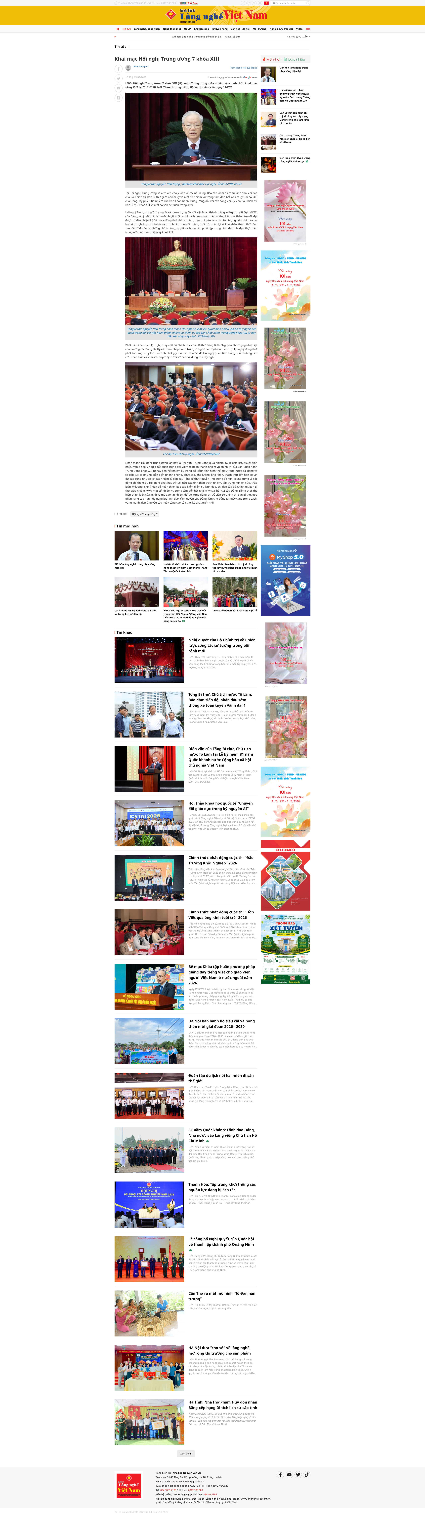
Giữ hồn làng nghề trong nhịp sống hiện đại (170, 36)
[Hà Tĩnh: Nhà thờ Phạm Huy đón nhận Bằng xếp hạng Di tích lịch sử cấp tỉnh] (149, 1422)
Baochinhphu (141, 66)
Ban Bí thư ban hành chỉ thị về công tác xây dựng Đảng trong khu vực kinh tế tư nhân (234, 568)
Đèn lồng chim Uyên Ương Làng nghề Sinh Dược (295, 159)
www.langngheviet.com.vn (255, 1498)
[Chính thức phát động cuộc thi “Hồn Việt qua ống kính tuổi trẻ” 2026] (149, 932)
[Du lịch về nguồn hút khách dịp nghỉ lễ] (234, 592)
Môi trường (259, 28)
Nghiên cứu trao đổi (281, 28)
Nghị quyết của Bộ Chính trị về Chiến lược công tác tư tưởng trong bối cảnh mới (221, 645)
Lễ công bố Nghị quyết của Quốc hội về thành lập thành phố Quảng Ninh (221, 1241)
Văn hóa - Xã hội (240, 28)
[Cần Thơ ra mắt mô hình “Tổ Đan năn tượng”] (149, 1313)
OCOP (187, 28)
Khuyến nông (220, 28)
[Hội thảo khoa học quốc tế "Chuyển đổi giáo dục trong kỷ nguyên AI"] (149, 823)
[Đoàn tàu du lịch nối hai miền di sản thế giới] (149, 1096)
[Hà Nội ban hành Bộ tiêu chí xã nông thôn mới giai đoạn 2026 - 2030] (149, 1041)
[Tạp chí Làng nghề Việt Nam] (129, 1484)
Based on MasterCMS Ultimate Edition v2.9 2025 (141, 1512)
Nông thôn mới (172, 28)
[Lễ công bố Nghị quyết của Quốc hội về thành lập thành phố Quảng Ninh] (149, 1259)
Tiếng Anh (266, 2)
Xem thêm (186, 1453)
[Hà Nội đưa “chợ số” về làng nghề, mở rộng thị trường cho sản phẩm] (149, 1368)
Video (299, 28)
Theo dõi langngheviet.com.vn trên (225, 77)
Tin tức (127, 28)
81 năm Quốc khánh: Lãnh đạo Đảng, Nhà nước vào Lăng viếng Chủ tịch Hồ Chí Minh (222, 1135)
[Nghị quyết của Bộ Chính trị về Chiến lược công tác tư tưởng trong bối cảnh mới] (149, 660)
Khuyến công (201, 28)
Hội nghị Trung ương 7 (145, 514)
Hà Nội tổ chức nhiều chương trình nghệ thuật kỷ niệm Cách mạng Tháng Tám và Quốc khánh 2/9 (186, 568)
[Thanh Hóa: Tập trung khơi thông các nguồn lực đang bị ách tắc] (149, 1204)
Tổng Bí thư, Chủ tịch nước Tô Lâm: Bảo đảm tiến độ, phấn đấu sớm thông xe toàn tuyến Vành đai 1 (220, 700)
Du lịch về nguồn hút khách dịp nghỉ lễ (234, 610)
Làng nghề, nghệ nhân (147, 28)
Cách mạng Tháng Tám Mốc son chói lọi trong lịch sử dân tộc (295, 139)
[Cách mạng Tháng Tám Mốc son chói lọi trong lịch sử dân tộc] (137, 592)
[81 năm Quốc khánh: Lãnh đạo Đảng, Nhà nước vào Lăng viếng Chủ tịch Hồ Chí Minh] (149, 1150)
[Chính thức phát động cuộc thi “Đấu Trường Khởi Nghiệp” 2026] (149, 878)
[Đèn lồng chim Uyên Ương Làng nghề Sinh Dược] (268, 165)
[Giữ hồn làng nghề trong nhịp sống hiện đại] (137, 545)
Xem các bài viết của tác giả (244, 67)
